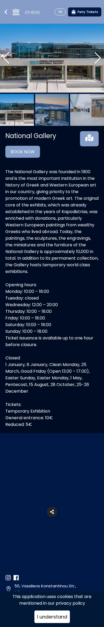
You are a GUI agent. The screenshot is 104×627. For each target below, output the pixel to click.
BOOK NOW (23, 152)
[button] (52, 512)
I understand (52, 616)
